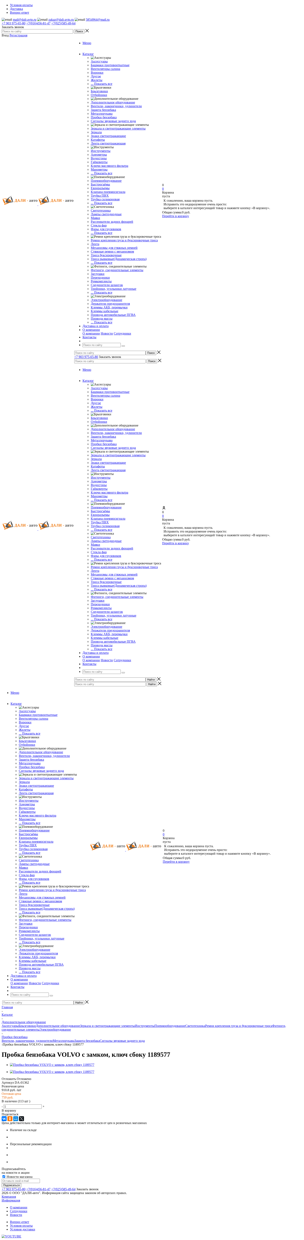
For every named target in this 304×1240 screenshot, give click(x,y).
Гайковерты (99, 162)
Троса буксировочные (106, 255)
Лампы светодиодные (106, 214)
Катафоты (98, 139)
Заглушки (97, 274)
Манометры (99, 169)
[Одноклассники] (9, 1118)
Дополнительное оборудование (113, 102)
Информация (11, 1200)
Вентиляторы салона (105, 69)
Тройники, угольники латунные (113, 288)
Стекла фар (99, 225)
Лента (95, 244)
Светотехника (101, 210)
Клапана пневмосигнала (108, 192)
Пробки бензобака (104, 117)
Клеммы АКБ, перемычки (109, 307)
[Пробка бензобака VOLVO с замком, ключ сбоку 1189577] (52, 1064)
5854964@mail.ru (98, 19)
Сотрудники (122, 333)
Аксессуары (99, 61)
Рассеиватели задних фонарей (112, 221)
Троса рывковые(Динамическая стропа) (119, 259)
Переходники (100, 277)
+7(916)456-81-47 (38, 23)
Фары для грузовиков (106, 229)
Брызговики (99, 91)
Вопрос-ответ (19, 1222)
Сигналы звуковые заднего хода (113, 121)
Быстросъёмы (100, 184)
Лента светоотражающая (108, 143)
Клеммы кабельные (104, 311)
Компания (9, 1196)
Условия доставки (22, 1229)
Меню (87, 43)
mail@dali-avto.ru (24, 19)
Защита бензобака (103, 110)
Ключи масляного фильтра (109, 166)
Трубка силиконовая (105, 199)
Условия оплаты (21, 1225)
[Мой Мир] (15, 1118)
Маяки (95, 218)
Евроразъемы (100, 188)
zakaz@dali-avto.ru (61, 19)
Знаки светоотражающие (108, 136)
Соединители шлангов (107, 285)
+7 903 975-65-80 (13, 23)
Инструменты (100, 151)
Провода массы (102, 318)
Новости (107, 333)
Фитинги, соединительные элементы (117, 270)
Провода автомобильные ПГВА (113, 315)
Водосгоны (99, 158)
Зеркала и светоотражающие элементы (118, 128)
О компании (91, 333)
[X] (21, 1118)
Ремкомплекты (101, 281)
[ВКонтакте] (4, 1118)
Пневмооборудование (106, 180)
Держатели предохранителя (110, 303)
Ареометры (99, 154)
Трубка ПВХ (100, 195)
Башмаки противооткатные (110, 65)
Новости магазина (19, 1177)
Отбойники (99, 95)
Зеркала (96, 132)
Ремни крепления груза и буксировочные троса (124, 240)
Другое (96, 76)
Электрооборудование (106, 300)
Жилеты (96, 80)
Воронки (97, 72)
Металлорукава (102, 113)
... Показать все (101, 84)
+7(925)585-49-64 (63, 23)
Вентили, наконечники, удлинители (116, 106)
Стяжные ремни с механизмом (112, 251)
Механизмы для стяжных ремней (114, 247)
